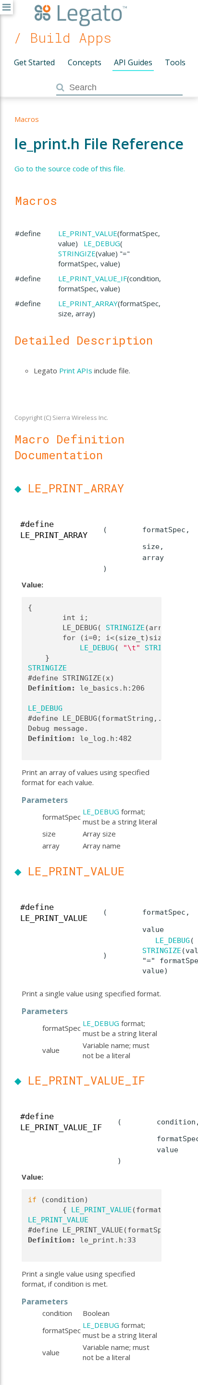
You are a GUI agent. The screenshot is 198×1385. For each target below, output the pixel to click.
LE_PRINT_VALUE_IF (92, 278)
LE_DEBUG (102, 243)
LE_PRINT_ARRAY (88, 303)
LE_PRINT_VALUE (87, 233)
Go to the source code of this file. (69, 168)
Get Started (34, 62)
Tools (175, 62)
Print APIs (75, 370)
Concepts (84, 62)
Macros (26, 119)
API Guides (133, 62)
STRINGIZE (77, 253)
